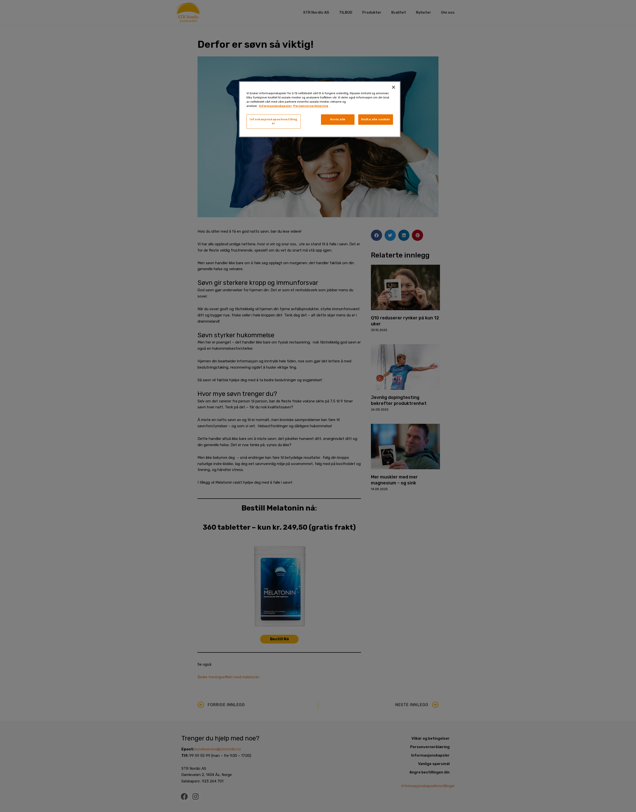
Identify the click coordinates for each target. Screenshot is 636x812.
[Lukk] (393, 87)
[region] (319, 109)
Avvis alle (338, 119)
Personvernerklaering (310, 106)
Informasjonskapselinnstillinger (273, 121)
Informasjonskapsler (275, 106)
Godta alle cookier (375, 119)
